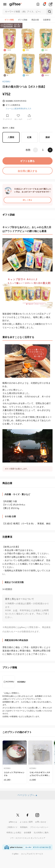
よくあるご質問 (26, 822)
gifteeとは (13, 822)
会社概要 (27, 832)
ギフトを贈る (27, 161)
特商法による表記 (14, 832)
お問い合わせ (40, 822)
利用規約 (24, 827)
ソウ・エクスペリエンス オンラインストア (27, 838)
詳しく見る (27, 200)
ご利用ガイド (12, 827)
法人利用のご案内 (41, 832)
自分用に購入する (27, 171)
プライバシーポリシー (39, 827)
